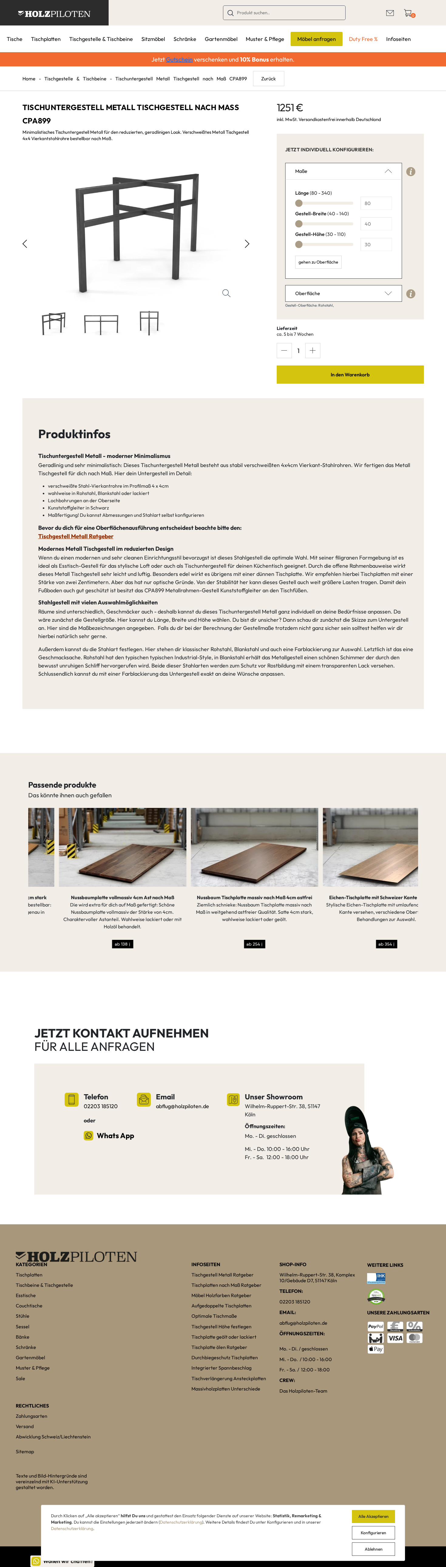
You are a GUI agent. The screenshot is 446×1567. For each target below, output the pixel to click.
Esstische (26, 1295)
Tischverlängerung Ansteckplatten (228, 1378)
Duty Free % (363, 38)
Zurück (268, 79)
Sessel (22, 1326)
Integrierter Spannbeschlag (221, 1368)
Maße (301, 171)
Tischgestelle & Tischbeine (101, 38)
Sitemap (25, 1451)
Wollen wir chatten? (68, 1561)
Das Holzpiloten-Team (303, 1391)
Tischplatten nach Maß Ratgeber (226, 1285)
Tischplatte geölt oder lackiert (223, 1337)
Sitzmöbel (153, 38)
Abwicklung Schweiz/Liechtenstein (53, 1437)
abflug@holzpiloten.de (182, 1106)
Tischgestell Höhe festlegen (221, 1326)
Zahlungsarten (31, 1416)
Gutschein (179, 59)
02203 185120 (101, 1106)
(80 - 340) (313, 193)
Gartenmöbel (221, 38)
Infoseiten (398, 38)
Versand (25, 1426)
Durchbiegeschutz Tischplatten (224, 1357)
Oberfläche (307, 293)
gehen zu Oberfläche (318, 262)
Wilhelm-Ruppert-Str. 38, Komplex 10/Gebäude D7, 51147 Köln (317, 1277)
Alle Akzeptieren (373, 1516)
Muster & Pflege (265, 38)
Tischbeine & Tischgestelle (44, 1285)
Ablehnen (374, 1549)
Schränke (185, 38)
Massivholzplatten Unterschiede (225, 1389)
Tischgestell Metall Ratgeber (222, 1275)
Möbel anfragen (316, 38)
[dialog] (223, 1533)
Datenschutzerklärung (181, 1522)
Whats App (115, 1135)
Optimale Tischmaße (214, 1316)
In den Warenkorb (350, 375)
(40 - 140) (322, 213)
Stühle (22, 1316)
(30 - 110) (320, 234)
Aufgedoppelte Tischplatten (221, 1306)
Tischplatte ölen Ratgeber (219, 1347)
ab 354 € (356, 944)
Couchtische (29, 1306)
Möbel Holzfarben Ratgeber (221, 1295)
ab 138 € (92, 944)
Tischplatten (46, 38)
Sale (20, 1378)
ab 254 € (224, 944)
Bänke (22, 1337)
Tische (14, 38)
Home (28, 79)
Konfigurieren (373, 1532)
